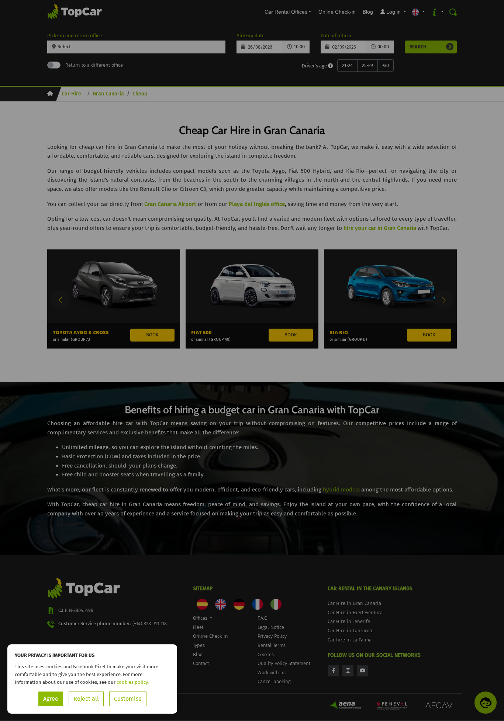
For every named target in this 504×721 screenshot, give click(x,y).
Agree (50, 698)
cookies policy (132, 682)
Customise (128, 698)
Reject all (86, 698)
